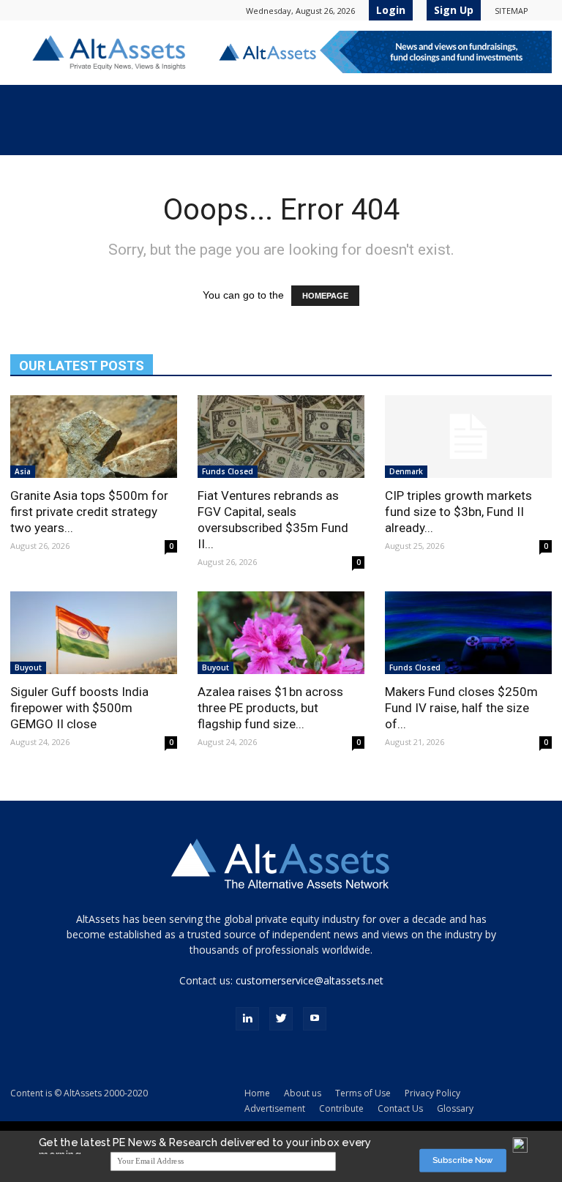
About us (302, 1093)
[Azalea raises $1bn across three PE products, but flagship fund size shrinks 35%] (281, 632)
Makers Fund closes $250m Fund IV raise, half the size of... (461, 707)
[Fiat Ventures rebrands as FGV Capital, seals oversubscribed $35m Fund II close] (281, 436)
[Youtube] (314, 1018)
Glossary (455, 1108)
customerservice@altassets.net (309, 980)
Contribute (341, 1108)
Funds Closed (227, 471)
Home (257, 1093)
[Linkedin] (247, 1018)
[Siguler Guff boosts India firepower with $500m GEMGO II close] (93, 632)
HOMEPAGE (325, 295)
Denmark (406, 471)
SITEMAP (511, 10)
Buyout (28, 667)
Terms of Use (363, 1093)
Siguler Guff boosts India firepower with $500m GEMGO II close (79, 707)
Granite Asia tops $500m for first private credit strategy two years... (89, 511)
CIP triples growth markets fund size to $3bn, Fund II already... (458, 511)
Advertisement (274, 1108)
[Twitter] (281, 1018)
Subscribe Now (462, 1160)
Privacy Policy (432, 1093)
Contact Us (400, 1108)
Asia (23, 471)
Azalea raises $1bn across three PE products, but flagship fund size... (270, 707)
